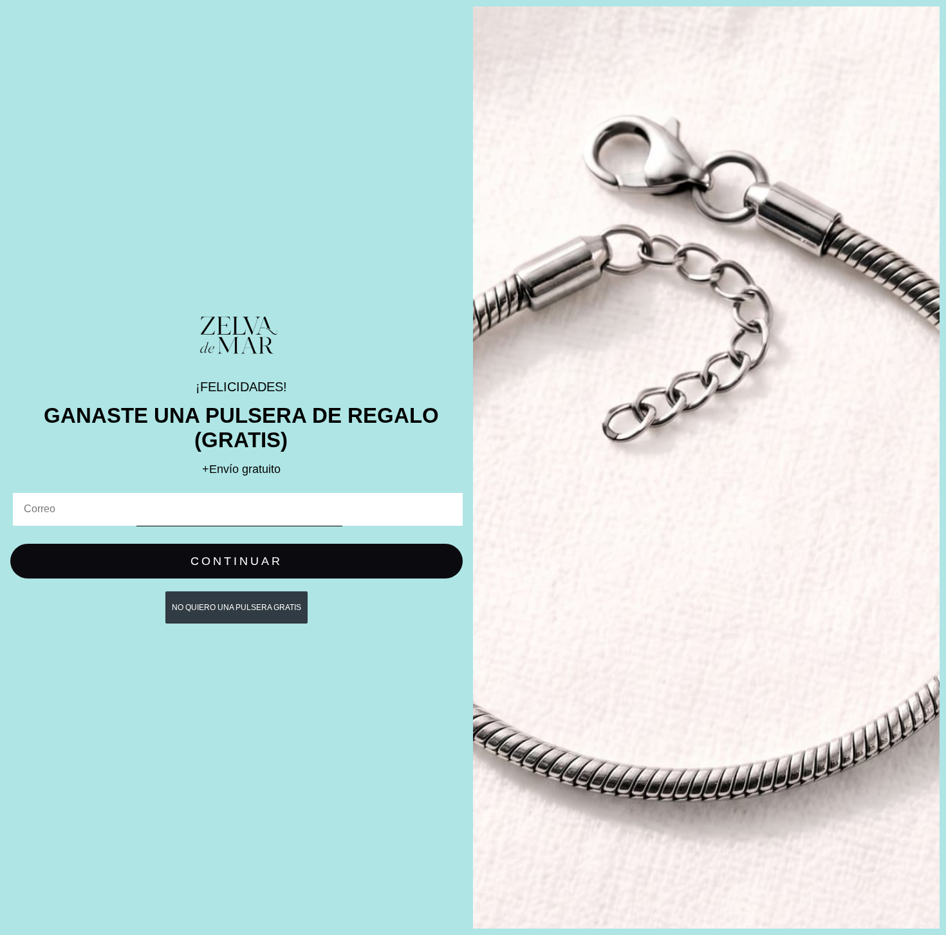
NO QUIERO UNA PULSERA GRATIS (236, 607)
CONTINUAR (236, 561)
